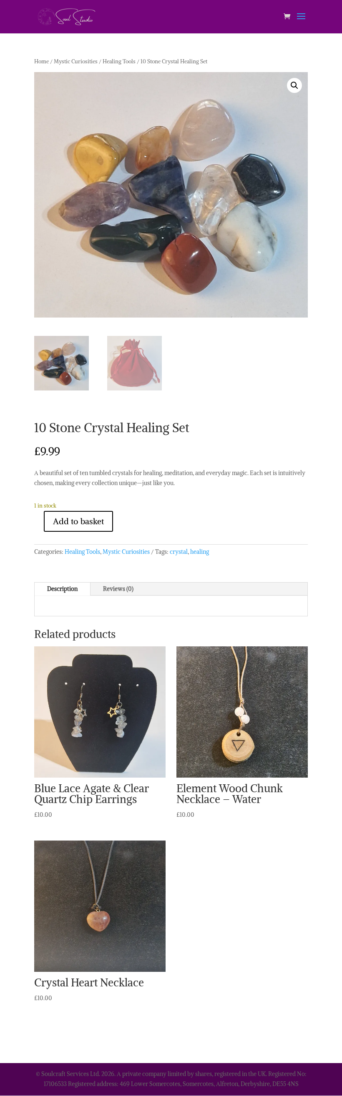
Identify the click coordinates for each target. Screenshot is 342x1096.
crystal (179, 552)
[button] (294, 85)
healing (199, 552)
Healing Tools (119, 61)
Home (41, 61)
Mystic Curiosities (76, 61)
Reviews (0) (118, 589)
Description (62, 589)
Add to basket (78, 521)
